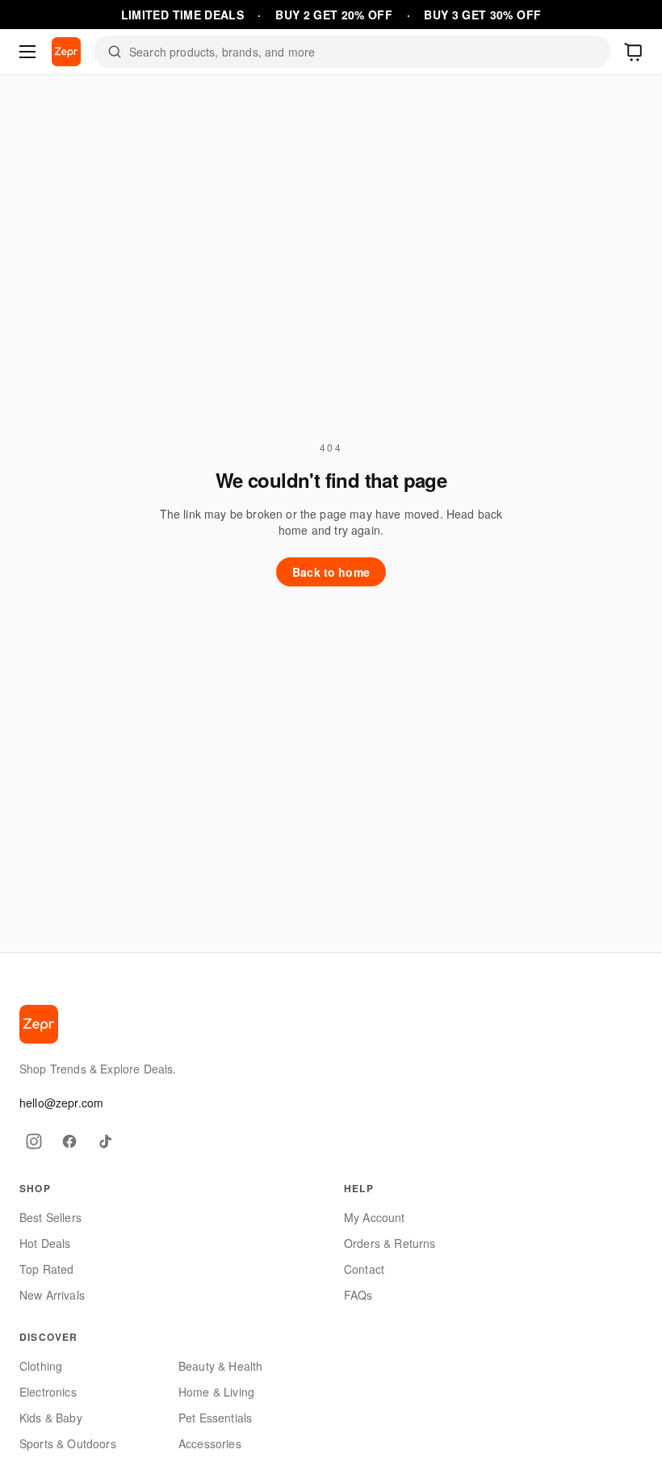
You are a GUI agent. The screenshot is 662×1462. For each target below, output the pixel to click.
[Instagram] (33, 1141)
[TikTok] (104, 1141)
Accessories (209, 1443)
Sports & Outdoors (67, 1443)
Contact (364, 1269)
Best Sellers (50, 1217)
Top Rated (46, 1269)
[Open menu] (27, 51)
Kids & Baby (50, 1417)
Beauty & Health (220, 1366)
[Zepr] (66, 51)
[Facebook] (69, 1141)
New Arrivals (52, 1295)
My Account (374, 1217)
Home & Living (216, 1392)
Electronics (48, 1392)
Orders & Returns (390, 1243)
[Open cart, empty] (634, 51)
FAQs (358, 1295)
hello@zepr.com (61, 1102)
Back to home (331, 572)
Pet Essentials (215, 1417)
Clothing (40, 1366)
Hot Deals (44, 1243)
